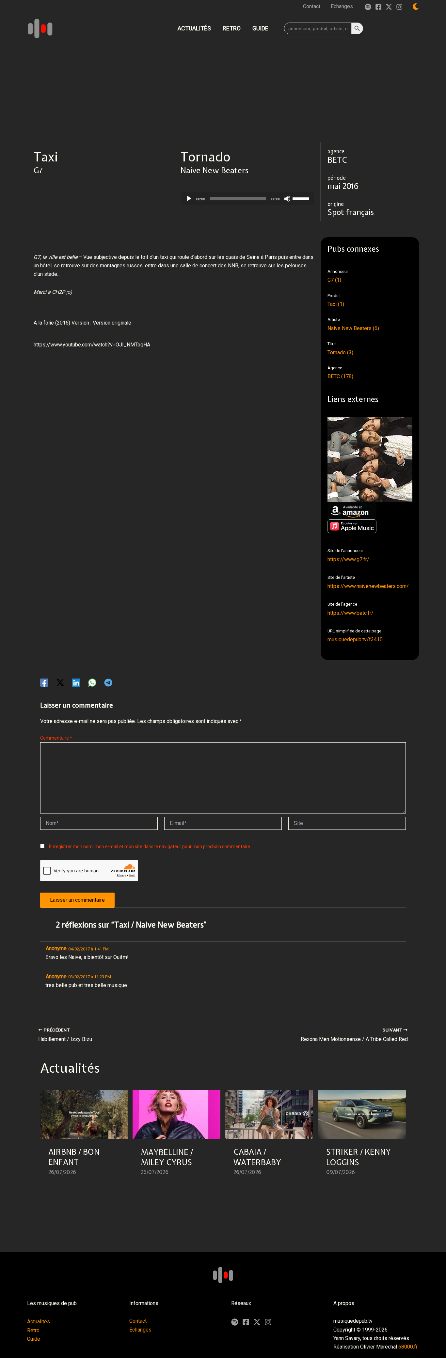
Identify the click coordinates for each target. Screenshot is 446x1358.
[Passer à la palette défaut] (415, 6)
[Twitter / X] (389, 7)
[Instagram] (399, 7)
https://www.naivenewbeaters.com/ (368, 586)
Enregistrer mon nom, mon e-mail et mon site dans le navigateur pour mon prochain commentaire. (150, 846)
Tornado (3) (340, 352)
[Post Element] (84, 1137)
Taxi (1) (335, 304)
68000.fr (408, 1347)
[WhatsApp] (92, 683)
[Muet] (287, 198)
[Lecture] (189, 198)
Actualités (38, 1321)
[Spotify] (368, 7)
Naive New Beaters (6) (353, 328)
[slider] (302, 198)
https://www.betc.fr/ (350, 613)
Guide (33, 1339)
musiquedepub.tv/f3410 (355, 639)
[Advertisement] (223, 93)
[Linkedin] (76, 683)
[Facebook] (378, 7)
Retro (33, 1330)
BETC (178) (340, 376)
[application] (247, 198)
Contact (138, 1321)
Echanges (140, 1330)
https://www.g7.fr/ (348, 559)
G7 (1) (334, 280)
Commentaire (56, 738)
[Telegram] (108, 683)
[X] (257, 1322)
